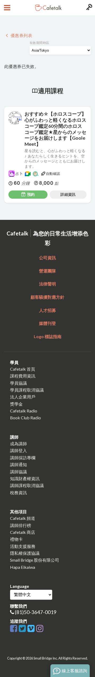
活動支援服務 (22, 546)
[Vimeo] (31, 629)
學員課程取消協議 (27, 389)
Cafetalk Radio (23, 410)
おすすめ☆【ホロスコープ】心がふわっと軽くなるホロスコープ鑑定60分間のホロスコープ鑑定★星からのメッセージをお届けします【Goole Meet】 (55, 129)
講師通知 (18, 464)
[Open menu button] (6, 7)
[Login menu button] (88, 7)
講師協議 (18, 471)
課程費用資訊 (22, 375)
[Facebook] (14, 629)
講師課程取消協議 (27, 485)
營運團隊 (47, 270)
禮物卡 (16, 539)
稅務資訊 (18, 492)
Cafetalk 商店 (22, 532)
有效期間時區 (39, 43)
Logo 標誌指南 (47, 336)
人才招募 (47, 310)
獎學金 (16, 403)
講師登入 (18, 450)
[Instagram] (39, 629)
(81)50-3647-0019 (35, 612)
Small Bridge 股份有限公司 (34, 559)
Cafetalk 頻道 (22, 518)
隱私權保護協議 (25, 553)
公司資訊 (47, 257)
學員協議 (18, 382)
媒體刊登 (47, 323)
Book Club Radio (25, 417)
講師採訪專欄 (22, 457)
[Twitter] (23, 629)
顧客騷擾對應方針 (47, 296)
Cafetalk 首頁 (22, 368)
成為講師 (18, 443)
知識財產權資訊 (25, 478)
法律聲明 (47, 283)
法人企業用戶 (22, 396)
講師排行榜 (20, 525)
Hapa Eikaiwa (22, 567)
